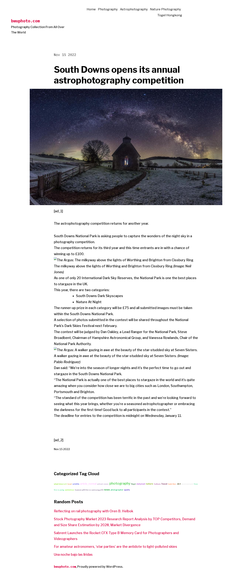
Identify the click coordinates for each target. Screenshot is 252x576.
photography (119, 483)
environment (187, 484)
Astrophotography (134, 9)
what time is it (60, 484)
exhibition (69, 490)
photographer (117, 490)
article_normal (88, 483)
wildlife (76, 484)
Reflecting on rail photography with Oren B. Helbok (93, 511)
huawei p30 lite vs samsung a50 (89, 490)
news (107, 489)
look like (172, 484)
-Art (179, 484)
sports (127, 490)
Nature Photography (165, 9)
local (69, 484)
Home (91, 9)
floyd (133, 484)
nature (149, 483)
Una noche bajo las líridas (73, 554)
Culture (157, 484)
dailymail (140, 484)
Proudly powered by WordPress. (100, 566)
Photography (108, 9)
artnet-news (103, 484)
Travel (164, 484)
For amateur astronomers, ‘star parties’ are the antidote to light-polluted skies (115, 546)
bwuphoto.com (25, 20)
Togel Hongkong (169, 15)
